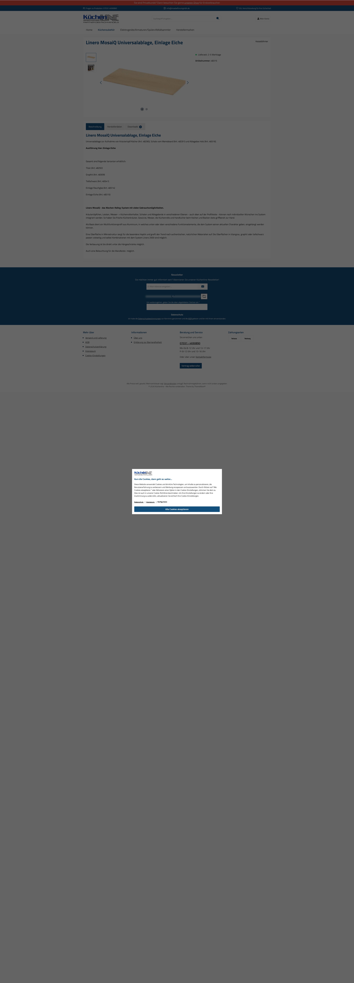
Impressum (150, 502)
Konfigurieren (162, 501)
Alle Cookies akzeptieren (177, 509)
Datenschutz (139, 502)
